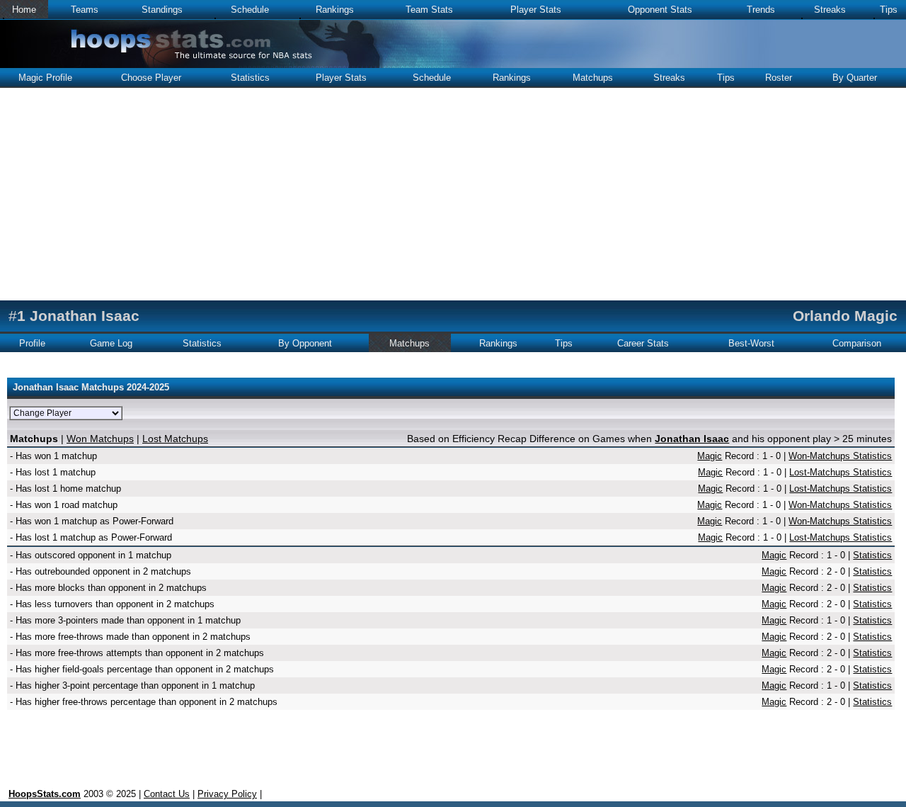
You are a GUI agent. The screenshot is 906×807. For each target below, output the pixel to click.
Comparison (856, 343)
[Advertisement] (453, 194)
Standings (162, 9)
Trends (761, 9)
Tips (889, 9)
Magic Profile (45, 77)
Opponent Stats (660, 9)
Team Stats (429, 9)
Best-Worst (751, 343)
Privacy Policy (227, 794)
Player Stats (535, 9)
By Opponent (305, 343)
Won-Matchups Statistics (840, 456)
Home (24, 9)
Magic (709, 456)
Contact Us (167, 794)
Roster (778, 77)
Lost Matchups (175, 438)
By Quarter (854, 77)
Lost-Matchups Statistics (840, 472)
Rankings (335, 9)
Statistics (250, 77)
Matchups (593, 77)
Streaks (830, 9)
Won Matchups (100, 438)
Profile (32, 343)
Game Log (111, 343)
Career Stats (643, 343)
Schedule (250, 9)
